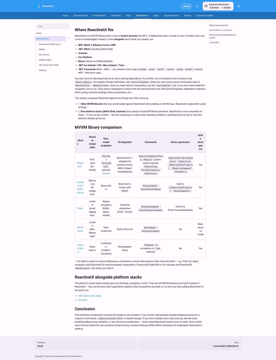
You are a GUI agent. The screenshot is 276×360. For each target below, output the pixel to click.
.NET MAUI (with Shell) (89, 296)
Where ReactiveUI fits (218, 25)
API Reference (99, 15)
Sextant (106, 173)
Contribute (116, 15)
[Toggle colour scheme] (238, 6)
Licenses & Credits (204, 15)
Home (65, 15)
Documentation (80, 15)
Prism (80, 208)
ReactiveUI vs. (142, 15)
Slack (128, 15)
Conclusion (214, 42)
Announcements (171, 15)
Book (156, 15)
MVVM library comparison (220, 30)
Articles (187, 15)
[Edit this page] (197, 6)
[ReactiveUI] (37, 6)
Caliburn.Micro (80, 248)
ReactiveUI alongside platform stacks (222, 36)
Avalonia (82, 300)
